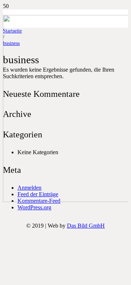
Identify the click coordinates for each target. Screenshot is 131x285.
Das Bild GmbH (86, 226)
